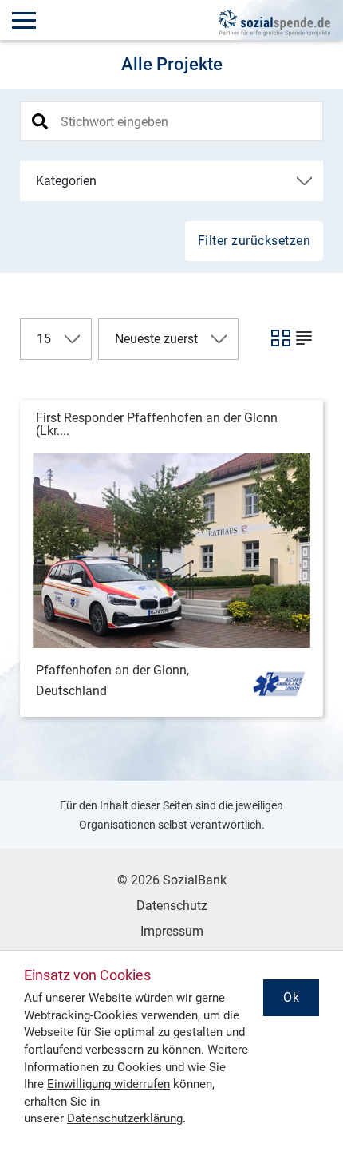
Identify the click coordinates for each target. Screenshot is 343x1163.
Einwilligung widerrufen (108, 1084)
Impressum (171, 931)
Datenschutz (171, 905)
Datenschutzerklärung (125, 1118)
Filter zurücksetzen (254, 240)
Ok (291, 997)
